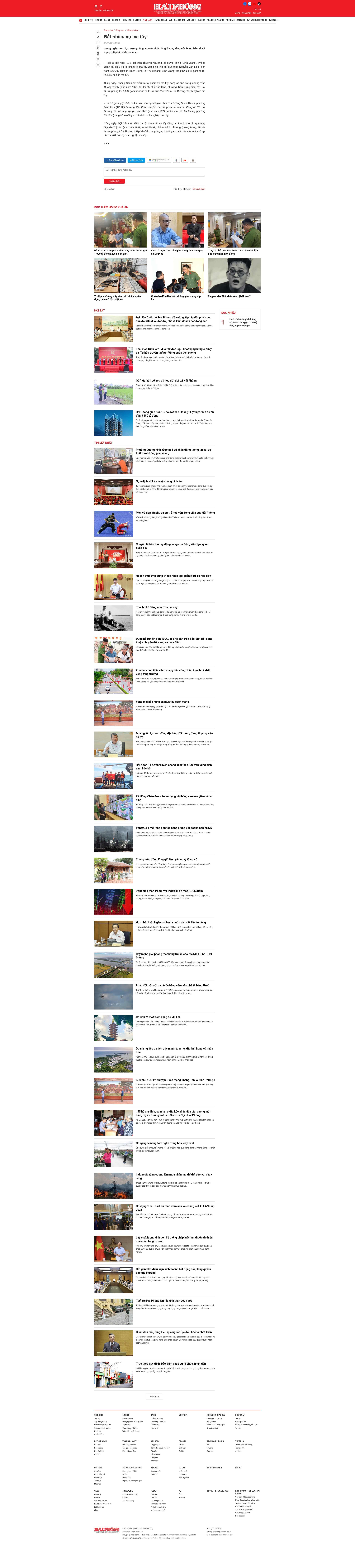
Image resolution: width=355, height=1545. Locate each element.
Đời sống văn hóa (129, 1445)
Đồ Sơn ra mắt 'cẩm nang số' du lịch (158, 1017)
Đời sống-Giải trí (157, 1501)
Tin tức (97, 1418)
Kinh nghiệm (184, 1477)
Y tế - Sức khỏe (157, 1418)
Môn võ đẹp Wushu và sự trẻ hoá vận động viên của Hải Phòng (175, 512)
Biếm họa (154, 1461)
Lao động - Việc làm (159, 1422)
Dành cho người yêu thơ (160, 1448)
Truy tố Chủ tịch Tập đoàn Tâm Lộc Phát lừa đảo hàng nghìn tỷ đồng (233, 252)
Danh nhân (126, 1477)
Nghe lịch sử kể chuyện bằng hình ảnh (159, 481)
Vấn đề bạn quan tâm (243, 1509)
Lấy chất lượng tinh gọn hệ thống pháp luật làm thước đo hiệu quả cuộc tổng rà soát (174, 1239)
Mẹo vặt (97, 1484)
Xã (208, 1445)
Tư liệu (181, 1451)
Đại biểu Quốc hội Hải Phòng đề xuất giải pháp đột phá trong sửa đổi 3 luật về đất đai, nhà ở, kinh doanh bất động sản (173, 319)
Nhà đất (97, 1445)
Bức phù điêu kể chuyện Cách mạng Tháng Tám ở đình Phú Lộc (175, 1080)
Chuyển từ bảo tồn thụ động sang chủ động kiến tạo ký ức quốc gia (172, 546)
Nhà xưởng (98, 1448)
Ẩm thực (97, 1481)
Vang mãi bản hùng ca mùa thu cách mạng (162, 701)
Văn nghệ (191, 20)
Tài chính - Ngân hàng (131, 1431)
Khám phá (183, 1471)
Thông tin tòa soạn (214, 1528)
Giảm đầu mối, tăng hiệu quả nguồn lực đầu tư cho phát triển (174, 1332)
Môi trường (155, 1425)
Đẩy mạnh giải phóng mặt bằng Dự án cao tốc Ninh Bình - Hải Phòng (174, 955)
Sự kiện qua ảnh (214, 1468)
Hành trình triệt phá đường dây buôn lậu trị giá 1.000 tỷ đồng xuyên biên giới (120, 252)
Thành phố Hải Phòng (243, 1445)
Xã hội (107, 20)
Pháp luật (147, 20)
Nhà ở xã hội (99, 1451)
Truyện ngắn (155, 1445)
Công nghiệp (127, 1418)
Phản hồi (154, 1474)
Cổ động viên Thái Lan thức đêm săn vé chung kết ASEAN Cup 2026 (175, 1207)
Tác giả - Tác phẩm (129, 1448)
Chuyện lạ (183, 1474)
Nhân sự (97, 1431)
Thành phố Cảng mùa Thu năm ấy (157, 607)
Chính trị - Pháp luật (130, 1494)
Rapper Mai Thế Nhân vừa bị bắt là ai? (229, 296)
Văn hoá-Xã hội (128, 1501)
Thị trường (126, 1425)
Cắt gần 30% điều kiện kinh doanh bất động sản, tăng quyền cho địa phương (173, 1270)
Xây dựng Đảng (100, 1422)
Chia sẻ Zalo (137, 160)
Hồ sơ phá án (132, 30)
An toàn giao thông (158, 1507)
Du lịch (182, 1468)
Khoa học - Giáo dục (132, 20)
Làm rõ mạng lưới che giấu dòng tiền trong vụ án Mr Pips (177, 252)
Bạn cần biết (240, 1516)
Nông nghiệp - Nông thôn (132, 1422)
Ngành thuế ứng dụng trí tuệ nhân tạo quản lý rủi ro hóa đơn (173, 575)
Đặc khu (210, 1451)
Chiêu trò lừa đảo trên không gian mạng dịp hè (176, 298)
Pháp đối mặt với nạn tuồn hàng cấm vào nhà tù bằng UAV (172, 985)
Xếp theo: (178, 189)
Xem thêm (154, 1397)
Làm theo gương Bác (102, 1425)
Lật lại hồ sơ (99, 1507)
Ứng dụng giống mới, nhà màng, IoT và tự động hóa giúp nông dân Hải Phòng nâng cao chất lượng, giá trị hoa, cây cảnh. (175, 1149)
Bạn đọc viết (155, 1471)
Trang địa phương (215, 20)
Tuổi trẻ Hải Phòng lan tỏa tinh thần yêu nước (164, 1300)
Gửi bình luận (114, 181)
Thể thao (230, 20)
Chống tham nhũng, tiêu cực (246, 1425)
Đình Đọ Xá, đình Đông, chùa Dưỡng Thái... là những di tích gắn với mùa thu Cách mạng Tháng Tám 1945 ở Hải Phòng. (173, 708)
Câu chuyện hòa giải (243, 1506)
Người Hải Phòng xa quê (132, 1481)
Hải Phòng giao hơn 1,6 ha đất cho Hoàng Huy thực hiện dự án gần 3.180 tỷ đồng (175, 413)
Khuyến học (211, 1422)
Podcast (257, 13)
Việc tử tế (154, 1428)
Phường (210, 1448)
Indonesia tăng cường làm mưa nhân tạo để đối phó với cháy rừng (174, 1176)
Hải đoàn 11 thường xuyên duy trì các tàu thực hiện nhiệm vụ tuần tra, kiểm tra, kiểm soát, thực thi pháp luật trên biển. (174, 774)
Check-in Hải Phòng (158, 1504)
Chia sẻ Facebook (116, 160)
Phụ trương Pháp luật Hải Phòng (247, 1492)
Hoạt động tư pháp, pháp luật (247, 1500)
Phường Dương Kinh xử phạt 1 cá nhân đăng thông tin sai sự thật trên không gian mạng (173, 451)
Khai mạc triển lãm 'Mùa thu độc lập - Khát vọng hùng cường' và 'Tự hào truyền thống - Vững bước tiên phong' (174, 350)
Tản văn (154, 1451)
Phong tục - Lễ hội (129, 1471)
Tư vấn (238, 1428)
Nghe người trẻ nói (158, 1510)
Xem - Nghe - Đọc (129, 1451)
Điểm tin (154, 1494)
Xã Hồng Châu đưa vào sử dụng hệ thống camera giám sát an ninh (174, 798)
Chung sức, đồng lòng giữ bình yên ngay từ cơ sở (166, 859)
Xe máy (182, 1498)
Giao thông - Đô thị (129, 1428)
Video (237, 13)
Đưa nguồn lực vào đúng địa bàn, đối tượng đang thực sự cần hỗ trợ (174, 735)
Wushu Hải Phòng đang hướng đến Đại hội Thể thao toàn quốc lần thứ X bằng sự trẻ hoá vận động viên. (173, 519)
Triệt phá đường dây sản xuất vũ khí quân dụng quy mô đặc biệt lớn (117, 298)
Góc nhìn (116, 20)
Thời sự (154, 1498)
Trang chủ (108, 30)
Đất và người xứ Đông (257, 20)
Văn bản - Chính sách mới (245, 1497)
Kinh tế (98, 20)
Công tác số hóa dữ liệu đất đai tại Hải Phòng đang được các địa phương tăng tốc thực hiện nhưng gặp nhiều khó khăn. (175, 386)
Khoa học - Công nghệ (216, 1425)
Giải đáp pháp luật (242, 1513)
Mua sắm (98, 1477)
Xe (180, 1491)
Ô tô (180, 1494)
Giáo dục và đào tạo (215, 1418)
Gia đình (97, 1471)
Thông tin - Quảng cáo (217, 1491)
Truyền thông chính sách (245, 1503)
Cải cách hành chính (102, 1428)
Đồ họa (238, 1468)
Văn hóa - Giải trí (177, 20)
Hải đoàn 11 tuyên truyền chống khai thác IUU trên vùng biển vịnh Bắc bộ (174, 766)
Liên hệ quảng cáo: (214, 1535)
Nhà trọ (97, 1454)
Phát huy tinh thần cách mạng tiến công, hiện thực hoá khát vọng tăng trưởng (173, 672)
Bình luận (182, 1448)
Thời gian (187, 189)
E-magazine (246, 13)
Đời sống (241, 20)
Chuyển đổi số (212, 1428)
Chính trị (89, 20)
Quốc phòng (99, 1434)
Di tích (124, 1474)
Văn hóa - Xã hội (100, 1501)
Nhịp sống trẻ (99, 1474)
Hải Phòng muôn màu (102, 1504)
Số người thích (199, 189)
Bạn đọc (272, 20)
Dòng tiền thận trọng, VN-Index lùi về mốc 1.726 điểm (169, 891)
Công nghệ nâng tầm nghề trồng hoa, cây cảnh (165, 1143)
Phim (96, 1510)
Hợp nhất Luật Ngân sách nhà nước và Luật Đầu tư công (171, 922)
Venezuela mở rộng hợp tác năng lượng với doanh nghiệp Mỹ (174, 828)
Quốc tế (201, 20)
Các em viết (155, 1454)
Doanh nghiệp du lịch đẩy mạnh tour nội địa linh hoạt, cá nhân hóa (174, 1050)
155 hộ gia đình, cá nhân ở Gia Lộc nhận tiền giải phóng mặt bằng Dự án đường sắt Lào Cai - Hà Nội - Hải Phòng (173, 1113)
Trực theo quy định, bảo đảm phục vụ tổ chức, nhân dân (171, 1363)
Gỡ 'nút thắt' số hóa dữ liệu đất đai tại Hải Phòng (166, 380)
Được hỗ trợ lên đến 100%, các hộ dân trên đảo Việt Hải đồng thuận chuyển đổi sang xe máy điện (174, 640)
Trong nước (239, 1448)
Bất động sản (160, 20)
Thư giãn (154, 1457)
